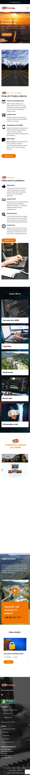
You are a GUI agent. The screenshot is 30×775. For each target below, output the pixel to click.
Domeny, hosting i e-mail (8, 742)
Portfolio (24, 768)
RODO (22, 773)
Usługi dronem (8, 372)
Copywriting (7, 346)
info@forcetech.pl (16, 2)
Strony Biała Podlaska (6, 749)
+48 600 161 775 (12, 617)
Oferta (13, 768)
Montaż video (7, 398)
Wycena (18, 768)
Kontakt (19, 770)
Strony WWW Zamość (6, 757)
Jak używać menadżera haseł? (14, 654)
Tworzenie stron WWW (11, 320)
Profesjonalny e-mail (10, 424)
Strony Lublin (4, 753)
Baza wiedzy (13, 770)
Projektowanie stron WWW (9, 729)
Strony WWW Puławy (6, 755)
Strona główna (7, 768)
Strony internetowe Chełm (7, 751)
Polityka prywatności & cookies (8, 722)
